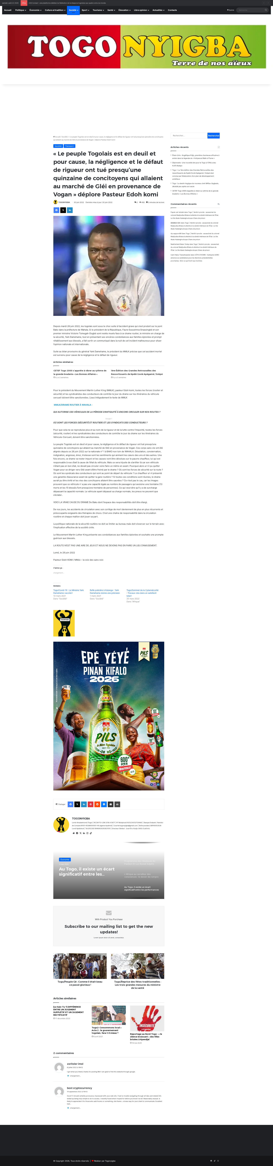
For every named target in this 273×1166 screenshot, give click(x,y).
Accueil (7, 10)
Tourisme (97, 10)
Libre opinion (140, 10)
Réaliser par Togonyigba (104, 1161)
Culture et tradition (54, 10)
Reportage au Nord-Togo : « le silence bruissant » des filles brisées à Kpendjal (146, 1037)
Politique (19, 10)
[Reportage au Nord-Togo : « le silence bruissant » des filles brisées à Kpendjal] (147, 1018)
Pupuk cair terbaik (177, 212)
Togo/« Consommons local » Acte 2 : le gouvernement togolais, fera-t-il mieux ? (106, 1030)
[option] (108, 870)
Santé (110, 10)
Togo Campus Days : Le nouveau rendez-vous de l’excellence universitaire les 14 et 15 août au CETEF (66, 3)
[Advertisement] (136, 107)
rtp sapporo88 (176, 234)
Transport (69, 146)
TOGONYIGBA (64, 202)
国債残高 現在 (175, 223)
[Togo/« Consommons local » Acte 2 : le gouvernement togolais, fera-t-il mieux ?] (109, 1015)
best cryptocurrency (79, 1088)
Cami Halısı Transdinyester (180, 255)
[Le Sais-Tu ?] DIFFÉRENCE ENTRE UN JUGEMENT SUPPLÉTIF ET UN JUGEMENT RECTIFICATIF (68, 1011)
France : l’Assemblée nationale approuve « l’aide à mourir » (88, 872)
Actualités (157, 10)
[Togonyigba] (136, 49)
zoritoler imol (75, 1063)
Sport (84, 10)
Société (72, 10)
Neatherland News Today (180, 244)
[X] (80, 833)
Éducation (124, 10)
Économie (34, 10)
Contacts (172, 10)
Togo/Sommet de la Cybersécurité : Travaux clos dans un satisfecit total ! (142, 593)
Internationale (67, 859)
